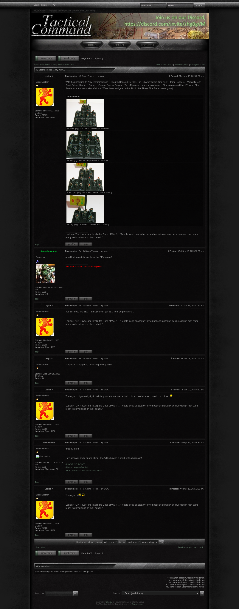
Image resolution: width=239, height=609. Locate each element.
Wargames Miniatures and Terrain (62, 11)
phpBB (109, 602)
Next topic (199, 547)
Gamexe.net (137, 604)
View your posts (197, 64)
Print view (40, 547)
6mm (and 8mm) (87, 11)
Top (37, 244)
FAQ (54, 5)
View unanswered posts (45, 64)
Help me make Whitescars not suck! (84, 470)
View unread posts (164, 64)
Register (45, 5)
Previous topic (185, 547)
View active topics (66, 64)
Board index (39, 11)
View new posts (181, 64)
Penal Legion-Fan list (77, 467)
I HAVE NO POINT (75, 464)
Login (36, 5)
